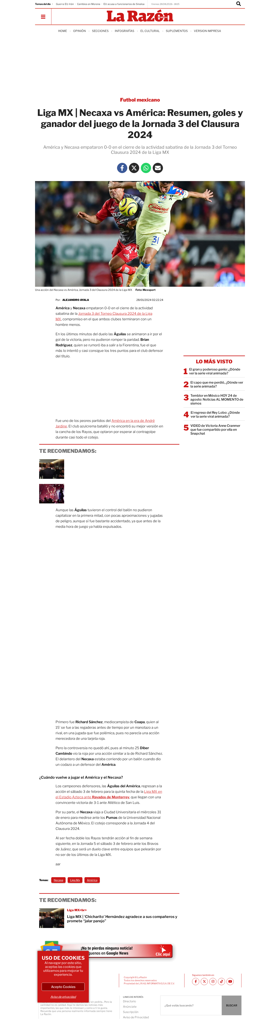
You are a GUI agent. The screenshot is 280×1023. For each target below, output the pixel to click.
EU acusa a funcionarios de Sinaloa (124, 4)
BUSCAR (231, 1005)
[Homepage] (140, 16)
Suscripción (130, 1012)
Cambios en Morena (88, 4)
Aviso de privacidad (63, 996)
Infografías (124, 31)
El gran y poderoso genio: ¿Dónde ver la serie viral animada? (214, 371)
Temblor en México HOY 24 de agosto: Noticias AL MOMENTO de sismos (216, 399)
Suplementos (177, 31)
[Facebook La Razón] (122, 168)
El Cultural (150, 31)
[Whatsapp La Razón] (146, 168)
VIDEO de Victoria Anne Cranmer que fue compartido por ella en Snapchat (215, 429)
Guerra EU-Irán (65, 4)
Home (62, 31)
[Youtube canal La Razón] (230, 981)
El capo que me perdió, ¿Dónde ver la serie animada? (216, 384)
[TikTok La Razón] (221, 981)
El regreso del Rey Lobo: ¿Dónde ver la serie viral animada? (215, 414)
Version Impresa (207, 31)
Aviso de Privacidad (136, 1017)
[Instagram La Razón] (212, 981)
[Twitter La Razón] (134, 168)
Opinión (79, 31)
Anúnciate (130, 1006)
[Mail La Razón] (158, 168)
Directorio (129, 1001)
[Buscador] (238, 4)
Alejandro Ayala (75, 299)
